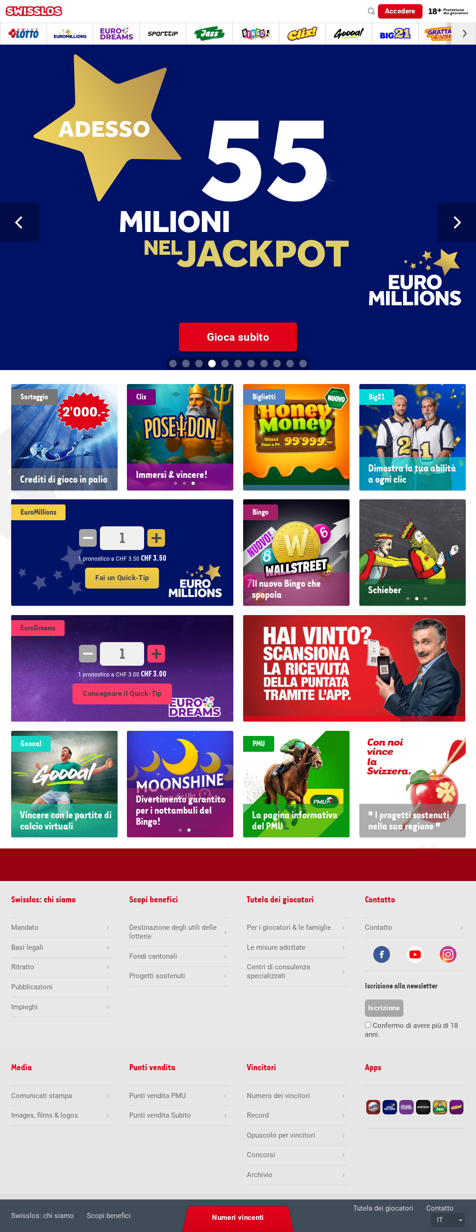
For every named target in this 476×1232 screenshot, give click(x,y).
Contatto (440, 1208)
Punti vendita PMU (157, 1096)
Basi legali (27, 947)
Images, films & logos (44, 1115)
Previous (19, 222)
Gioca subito (229, 337)
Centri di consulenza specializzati (278, 971)
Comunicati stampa (41, 1096)
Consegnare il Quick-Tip (122, 693)
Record (258, 1115)
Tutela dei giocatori (383, 1208)
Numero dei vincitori (278, 1096)
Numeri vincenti (238, 1217)
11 (303, 363)
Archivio (259, 1175)
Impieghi (24, 1007)
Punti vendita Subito (160, 1115)
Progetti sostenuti (157, 976)
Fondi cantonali (153, 956)
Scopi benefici (109, 1216)
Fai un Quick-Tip (122, 578)
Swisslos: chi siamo (42, 1216)
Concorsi (261, 1155)
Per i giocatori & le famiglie (289, 927)
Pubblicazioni (32, 987)
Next (456, 222)
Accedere (400, 11)
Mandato (25, 927)
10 (290, 363)
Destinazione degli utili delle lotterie (173, 932)
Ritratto (22, 967)
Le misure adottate (276, 947)
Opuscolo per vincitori (281, 1135)
